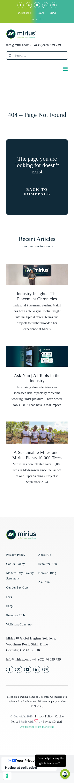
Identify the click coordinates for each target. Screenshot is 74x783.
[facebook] (20, 5)
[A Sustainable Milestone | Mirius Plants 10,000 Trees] (37, 433)
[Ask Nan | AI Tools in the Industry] (37, 356)
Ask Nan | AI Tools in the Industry (37, 378)
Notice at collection (21, 767)
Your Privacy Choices (33, 760)
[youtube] (37, 5)
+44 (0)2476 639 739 (46, 45)
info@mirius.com (18, 45)
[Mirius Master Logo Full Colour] (21, 31)
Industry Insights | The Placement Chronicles (37, 296)
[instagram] (53, 5)
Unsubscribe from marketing (37, 726)
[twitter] (29, 5)
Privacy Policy (44, 716)
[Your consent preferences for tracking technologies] (7, 776)
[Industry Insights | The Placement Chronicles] (37, 274)
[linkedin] (45, 5)
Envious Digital (52, 721)
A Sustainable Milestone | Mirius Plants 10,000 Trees (37, 455)
